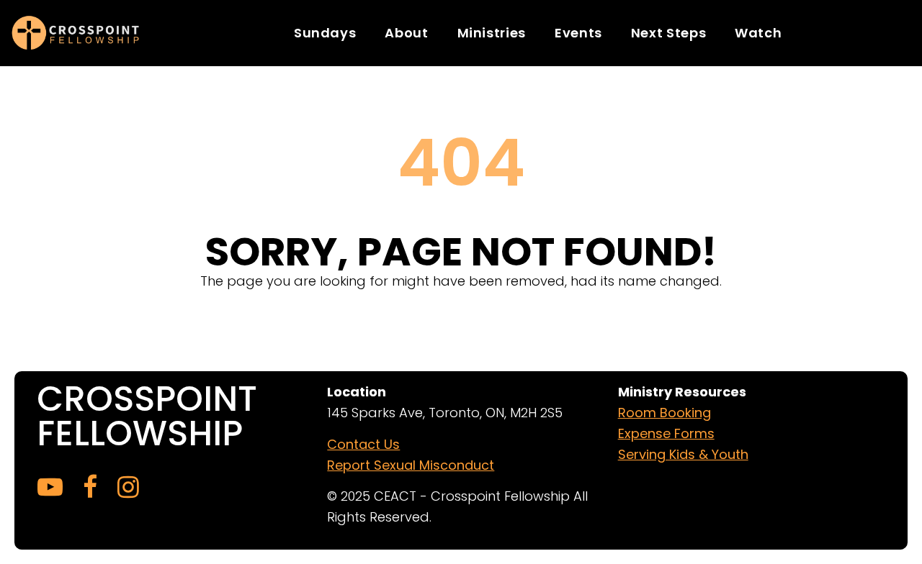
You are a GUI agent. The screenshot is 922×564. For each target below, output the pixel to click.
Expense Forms (666, 433)
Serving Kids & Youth (683, 454)
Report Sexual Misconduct (410, 465)
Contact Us (363, 444)
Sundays (325, 33)
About (406, 33)
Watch (758, 33)
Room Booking (664, 413)
